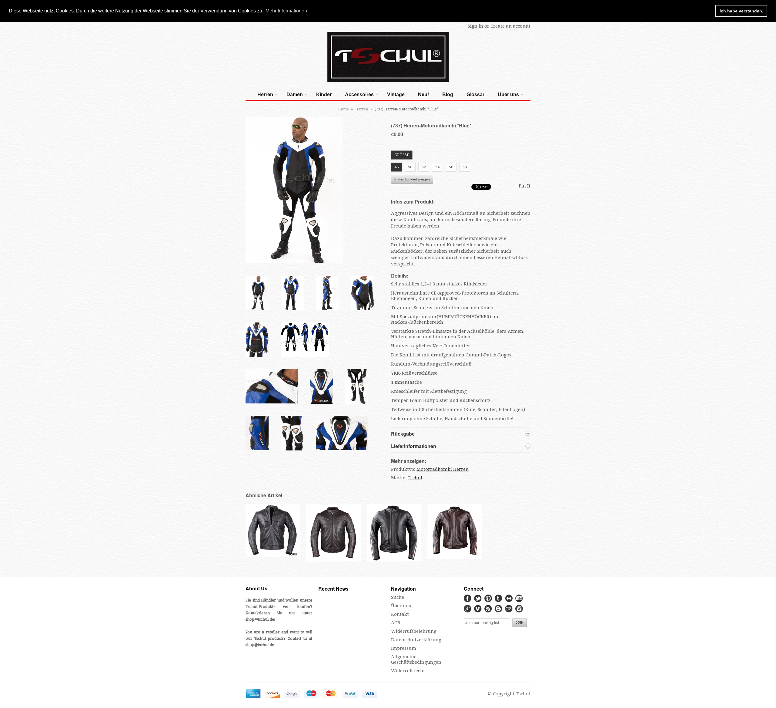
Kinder (324, 94)
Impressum (403, 648)
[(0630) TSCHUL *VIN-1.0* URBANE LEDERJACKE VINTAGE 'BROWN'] (333, 561)
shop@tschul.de (260, 619)
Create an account (510, 26)
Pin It (524, 186)
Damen (294, 94)
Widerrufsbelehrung (413, 631)
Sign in (475, 26)
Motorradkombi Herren (442, 469)
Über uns (508, 94)
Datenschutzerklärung (416, 639)
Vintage (396, 94)
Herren (265, 94)
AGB (395, 622)
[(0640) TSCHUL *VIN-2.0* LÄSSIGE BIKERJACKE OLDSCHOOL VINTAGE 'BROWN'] (454, 557)
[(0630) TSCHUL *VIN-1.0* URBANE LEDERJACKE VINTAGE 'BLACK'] (273, 555)
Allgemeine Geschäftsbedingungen (416, 659)
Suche (397, 597)
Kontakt (400, 614)
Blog (447, 94)
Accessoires (359, 94)
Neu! (423, 94)
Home (343, 109)
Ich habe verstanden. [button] (741, 10)
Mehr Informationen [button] (286, 10)
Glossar (475, 94)
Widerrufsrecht (408, 670)
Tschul (415, 477)
